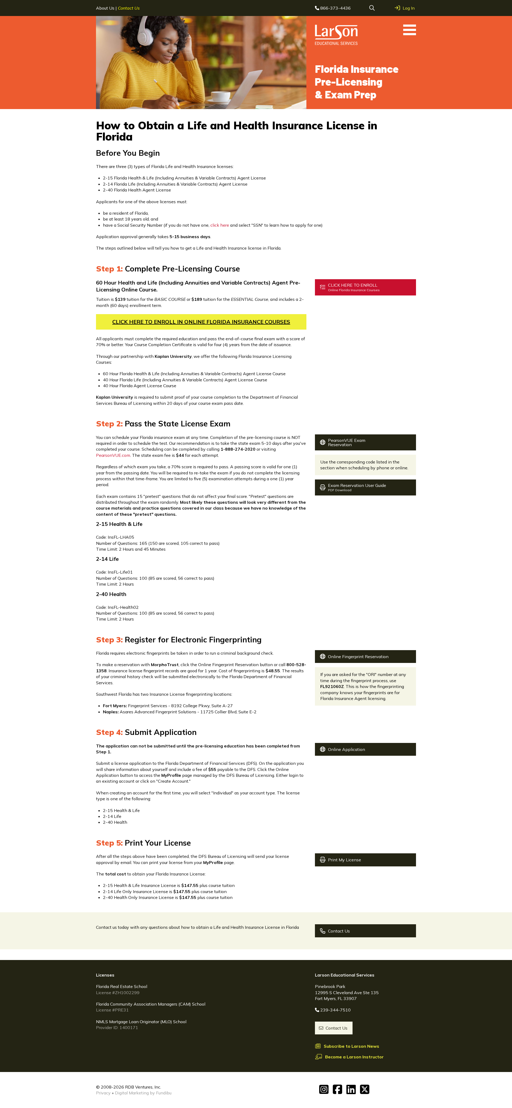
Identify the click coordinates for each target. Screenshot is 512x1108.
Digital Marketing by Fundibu (143, 1092)
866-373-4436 (335, 8)
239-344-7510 (335, 1010)
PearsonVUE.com (113, 455)
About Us (105, 8)
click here (219, 225)
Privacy (103, 1092)
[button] (372, 8)
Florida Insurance (357, 81)
